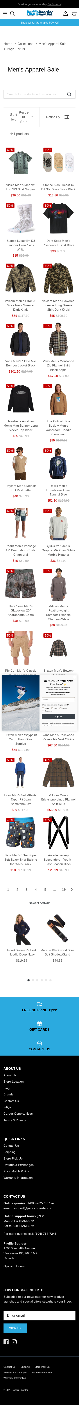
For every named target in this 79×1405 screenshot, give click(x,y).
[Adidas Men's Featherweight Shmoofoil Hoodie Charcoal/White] (58, 584)
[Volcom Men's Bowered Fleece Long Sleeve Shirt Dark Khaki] (58, 278)
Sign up (15, 1328)
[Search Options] (70, 94)
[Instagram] (14, 1341)
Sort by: (19, 117)
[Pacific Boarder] (39, 13)
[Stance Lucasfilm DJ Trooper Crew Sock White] (21, 218)
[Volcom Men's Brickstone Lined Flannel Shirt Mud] (58, 773)
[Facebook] (6, 1341)
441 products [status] (19, 134)
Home (8, 44)
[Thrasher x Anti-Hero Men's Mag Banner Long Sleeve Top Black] (21, 399)
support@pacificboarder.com (33, 1208)
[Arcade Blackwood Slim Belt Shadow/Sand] (57, 928)
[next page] (72, 889)
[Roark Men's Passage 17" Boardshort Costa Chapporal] (21, 523)
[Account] (64, 13)
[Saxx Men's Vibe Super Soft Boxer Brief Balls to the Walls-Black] (21, 833)
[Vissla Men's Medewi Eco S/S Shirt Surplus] (21, 162)
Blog (7, 1088)
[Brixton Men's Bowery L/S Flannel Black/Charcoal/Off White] (58, 648)
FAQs (7, 1107)
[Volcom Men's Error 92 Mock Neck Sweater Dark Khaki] (21, 278)
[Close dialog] (74, 677)
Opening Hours (14, 1266)
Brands (8, 1094)
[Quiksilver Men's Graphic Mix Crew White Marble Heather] (58, 523)
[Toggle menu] (5, 13)
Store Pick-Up (13, 1158)
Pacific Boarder (20, 1390)
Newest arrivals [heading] (39, 902)
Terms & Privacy (15, 1120)
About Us (10, 1075)
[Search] (14, 13)
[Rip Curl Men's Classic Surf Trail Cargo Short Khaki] (21, 648)
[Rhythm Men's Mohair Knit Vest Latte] (21, 463)
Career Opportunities (18, 1113)
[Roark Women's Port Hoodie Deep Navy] (21, 928)
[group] (22, 942)
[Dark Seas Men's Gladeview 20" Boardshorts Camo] (21, 584)
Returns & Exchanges (19, 1165)
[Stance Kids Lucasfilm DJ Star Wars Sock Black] (58, 162)
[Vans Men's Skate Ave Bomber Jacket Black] (21, 339)
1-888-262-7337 (38, 1203)
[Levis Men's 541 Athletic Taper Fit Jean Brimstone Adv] (21, 773)
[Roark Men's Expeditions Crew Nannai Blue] (58, 463)
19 (64, 889)
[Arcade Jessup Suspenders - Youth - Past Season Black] (58, 833)
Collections (25, 44)
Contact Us (11, 1101)
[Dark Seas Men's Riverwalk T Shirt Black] (58, 218)
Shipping (10, 1152)
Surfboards (54, 3)
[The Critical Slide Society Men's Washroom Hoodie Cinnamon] (58, 399)
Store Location (14, 1081)
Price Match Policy (16, 1171)
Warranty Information (18, 1177)
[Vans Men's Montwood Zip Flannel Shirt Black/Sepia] (58, 339)
